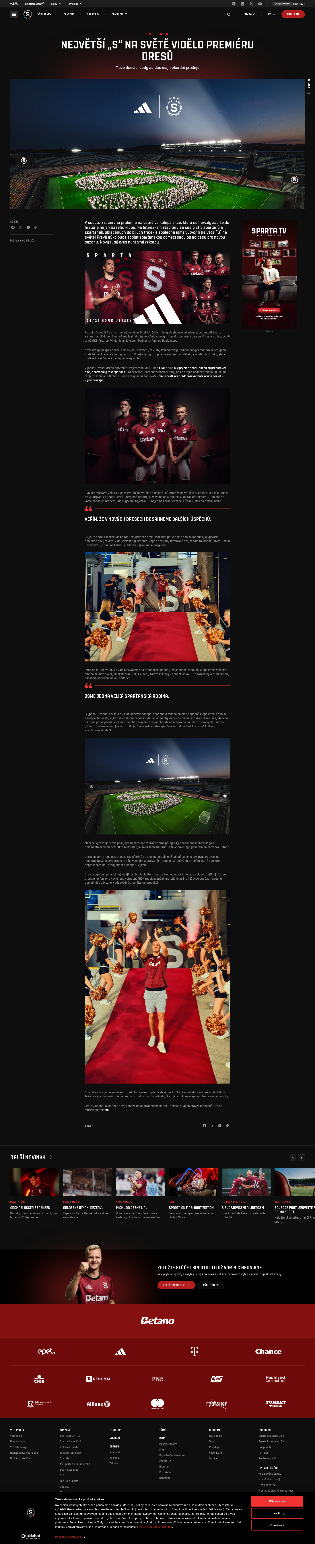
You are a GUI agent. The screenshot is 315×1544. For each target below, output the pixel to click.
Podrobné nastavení (68, 1536)
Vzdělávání (215, 1452)
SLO (62, 1475)
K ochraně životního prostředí (276, 1490)
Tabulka (114, 1463)
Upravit (275, 1513)
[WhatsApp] (28, 227)
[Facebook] (234, 4)
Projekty (214, 1447)
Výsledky (115, 1457)
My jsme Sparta (168, 1443)
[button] (44, 14)
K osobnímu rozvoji (270, 1479)
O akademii (215, 1435)
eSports (64, 1486)
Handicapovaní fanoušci (24, 1452)
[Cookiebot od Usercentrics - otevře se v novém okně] (31, 1537)
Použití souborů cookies (155, 1526)
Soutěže (65, 1458)
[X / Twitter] (20, 227)
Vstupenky (16, 1435)
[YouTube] (260, 4)
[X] (251, 4)
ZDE (107, 1109)
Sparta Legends (69, 1469)
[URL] (36, 227)
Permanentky (18, 1441)
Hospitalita (265, 1447)
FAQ (161, 1449)
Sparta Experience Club (272, 1441)
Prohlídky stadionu (21, 1458)
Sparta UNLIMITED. (70, 1435)
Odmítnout (277, 1525)
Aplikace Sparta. (69, 1447)
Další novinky (28, 1157)
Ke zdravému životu (270, 1473)
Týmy (212, 1441)
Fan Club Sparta (69, 1480)
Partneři (263, 1452)
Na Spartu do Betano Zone (75, 1464)
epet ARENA (166, 1460)
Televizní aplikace (70, 1452)
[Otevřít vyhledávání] (228, 14)
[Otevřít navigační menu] (14, 14)
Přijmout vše (277, 1501)
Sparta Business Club (271, 1435)
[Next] (301, 1157)
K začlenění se (267, 1484)
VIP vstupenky (18, 1447)
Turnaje (213, 1458)
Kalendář (115, 1452)
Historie (164, 1466)
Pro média (165, 1472)
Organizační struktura (172, 1455)
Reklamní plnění (268, 1458)
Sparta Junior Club (70, 1441)
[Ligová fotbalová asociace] (14, 4)
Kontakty (164, 1477)
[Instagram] (242, 4)
